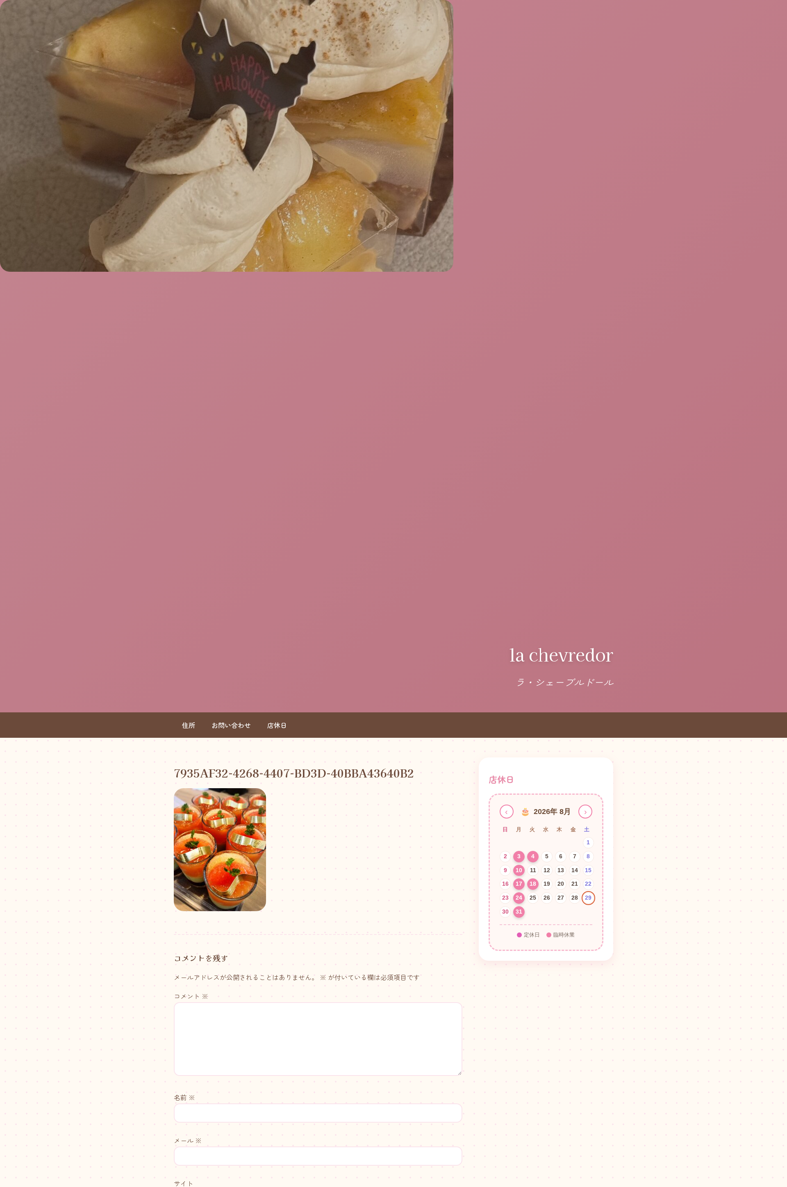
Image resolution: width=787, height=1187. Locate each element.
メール (188, 1140)
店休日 (277, 725)
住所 (188, 725)
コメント (191, 996)
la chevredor (561, 654)
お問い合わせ (231, 725)
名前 (184, 1097)
